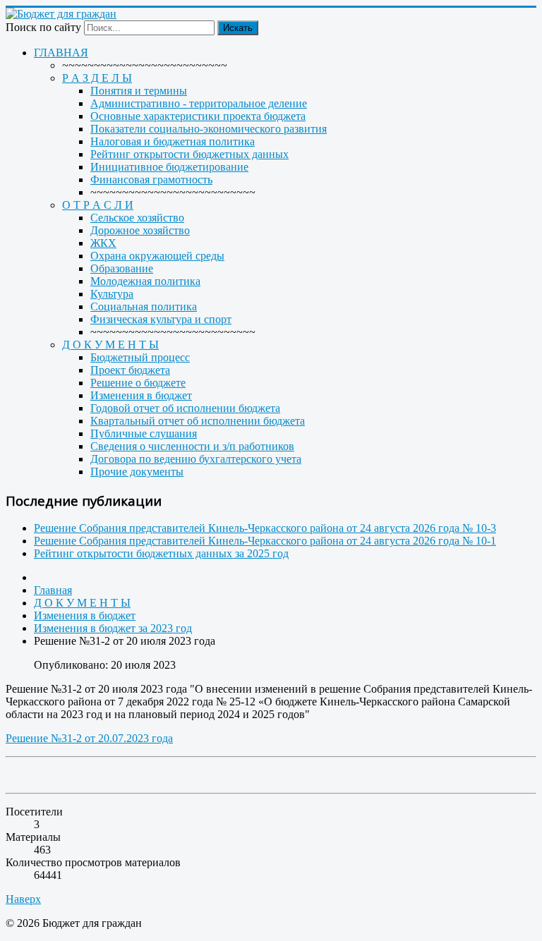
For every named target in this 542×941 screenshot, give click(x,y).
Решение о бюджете (138, 383)
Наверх (23, 899)
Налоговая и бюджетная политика (172, 141)
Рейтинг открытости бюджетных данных (189, 154)
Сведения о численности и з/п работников (192, 446)
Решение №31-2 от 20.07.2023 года (89, 738)
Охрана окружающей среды (157, 256)
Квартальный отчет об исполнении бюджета (197, 421)
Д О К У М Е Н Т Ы (110, 345)
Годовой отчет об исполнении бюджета (185, 408)
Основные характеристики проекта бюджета (198, 116)
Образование (121, 268)
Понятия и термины (138, 91)
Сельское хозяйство (137, 218)
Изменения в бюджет (141, 395)
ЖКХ (103, 243)
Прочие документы (136, 472)
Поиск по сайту (43, 27)
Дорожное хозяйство (140, 230)
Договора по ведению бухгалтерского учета (195, 459)
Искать (238, 28)
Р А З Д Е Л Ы (97, 78)
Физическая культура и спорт (160, 319)
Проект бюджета (130, 370)
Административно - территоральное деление (198, 103)
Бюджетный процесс (140, 357)
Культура (111, 294)
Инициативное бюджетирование (169, 167)
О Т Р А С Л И (97, 205)
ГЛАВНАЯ (61, 53)
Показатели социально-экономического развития (208, 129)
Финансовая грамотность (151, 180)
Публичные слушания (143, 433)
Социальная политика (143, 306)
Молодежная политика (145, 281)
